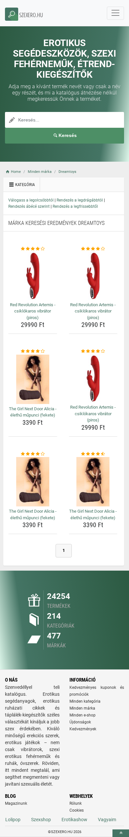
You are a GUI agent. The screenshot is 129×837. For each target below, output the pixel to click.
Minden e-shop (82, 715)
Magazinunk (16, 803)
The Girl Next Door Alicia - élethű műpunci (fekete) (33, 412)
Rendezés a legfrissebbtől (75, 206)
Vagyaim (107, 819)
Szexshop (41, 819)
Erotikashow (74, 819)
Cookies (76, 810)
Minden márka (82, 708)
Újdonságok (80, 722)
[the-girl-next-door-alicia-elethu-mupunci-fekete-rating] (33, 351)
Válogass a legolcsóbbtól (31, 200)
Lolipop (13, 819)
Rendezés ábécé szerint (29, 206)
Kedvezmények (82, 729)
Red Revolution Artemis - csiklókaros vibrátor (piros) (33, 311)
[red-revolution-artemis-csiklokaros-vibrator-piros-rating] (33, 249)
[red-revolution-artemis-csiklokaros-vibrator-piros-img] (33, 276)
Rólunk (75, 803)
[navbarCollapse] (115, 13)
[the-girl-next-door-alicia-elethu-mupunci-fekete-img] (33, 379)
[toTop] (120, 833)
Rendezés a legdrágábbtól (80, 200)
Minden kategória (85, 701)
